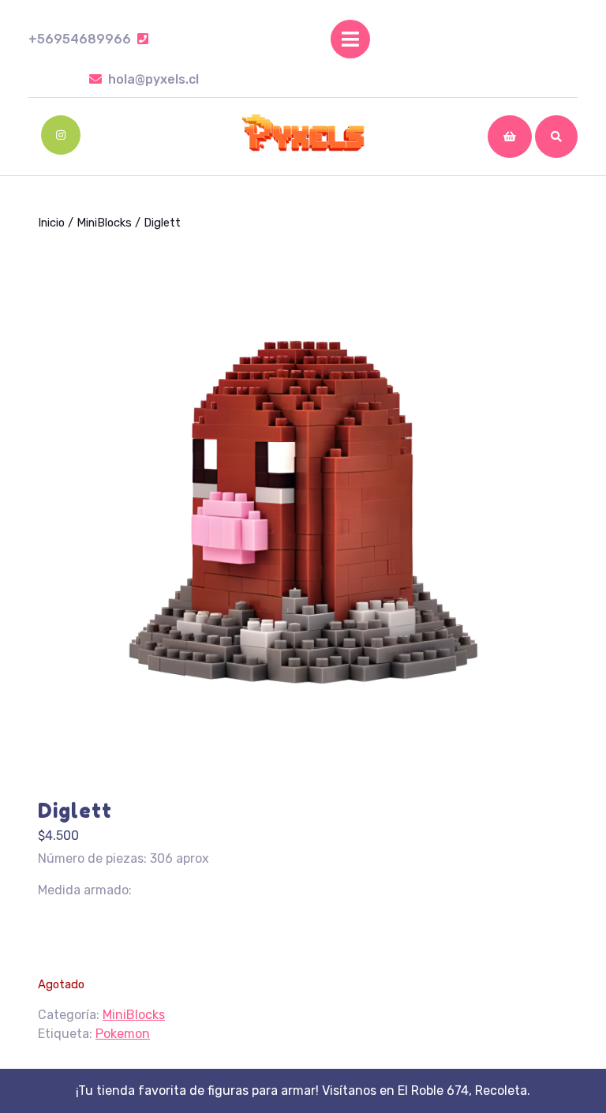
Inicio (51, 222)
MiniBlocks (104, 222)
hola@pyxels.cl (153, 79)
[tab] (350, 39)
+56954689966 (88, 39)
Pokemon (122, 1033)
